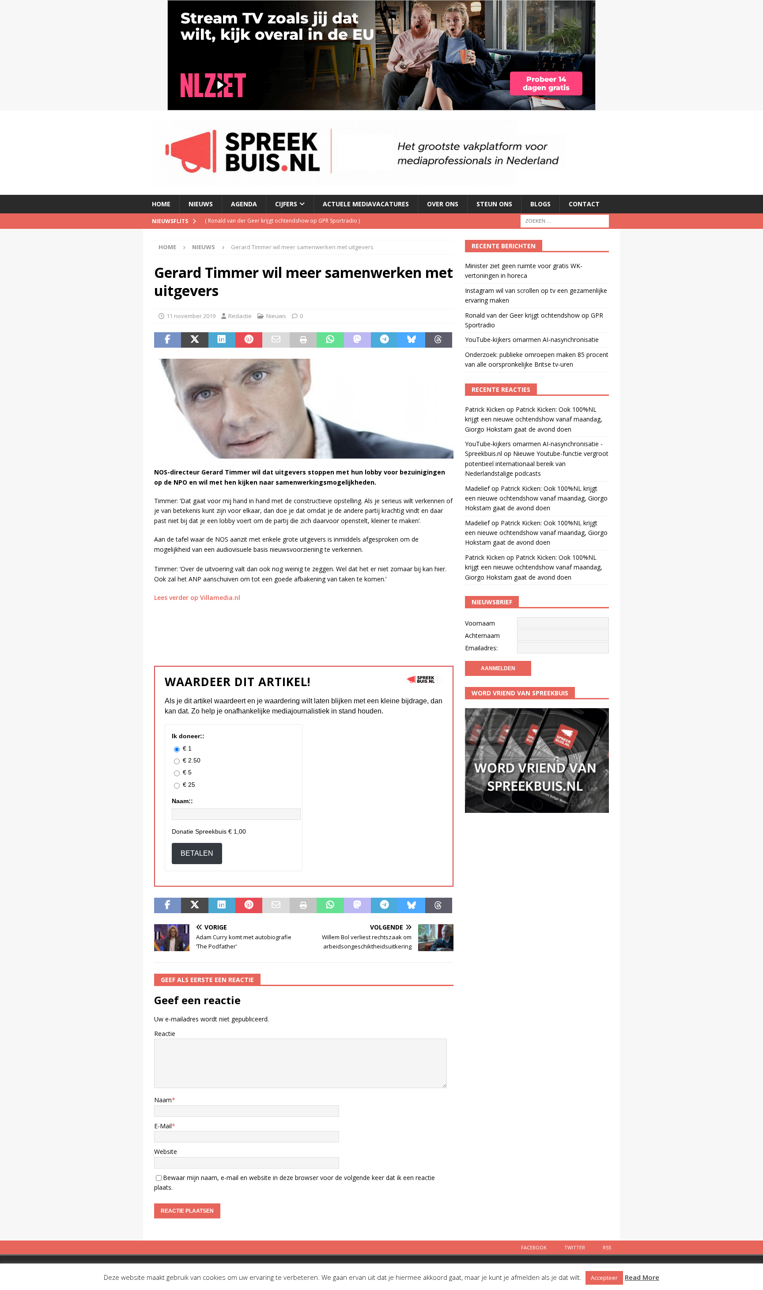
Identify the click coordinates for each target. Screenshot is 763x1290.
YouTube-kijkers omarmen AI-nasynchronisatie (532, 339)
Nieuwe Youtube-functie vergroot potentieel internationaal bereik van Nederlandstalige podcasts (536, 463)
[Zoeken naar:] (565, 220)
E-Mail (163, 1126)
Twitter (574, 1247)
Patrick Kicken (485, 409)
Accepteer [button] (604, 1278)
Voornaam (480, 623)
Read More (642, 1277)
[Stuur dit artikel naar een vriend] (275, 340)
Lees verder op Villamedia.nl (197, 597)
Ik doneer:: (188, 736)
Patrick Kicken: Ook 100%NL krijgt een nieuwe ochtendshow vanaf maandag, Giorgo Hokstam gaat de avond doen (533, 419)
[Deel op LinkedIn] (221, 340)
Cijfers (286, 204)
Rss (607, 1247)
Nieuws (201, 204)
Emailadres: (481, 648)
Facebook (534, 1247)
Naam (163, 1100)
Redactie (240, 316)
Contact (584, 204)
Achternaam (482, 635)
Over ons (442, 204)
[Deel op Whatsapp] (330, 340)
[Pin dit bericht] (248, 340)
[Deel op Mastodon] (357, 340)
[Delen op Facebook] (167, 340)
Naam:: (182, 800)
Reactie (164, 1033)
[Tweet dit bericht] (194, 340)
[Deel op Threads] (438, 340)
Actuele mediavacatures (366, 204)
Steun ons (494, 204)
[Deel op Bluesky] (411, 340)
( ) (282, 220)
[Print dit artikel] (303, 340)
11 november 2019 (190, 316)
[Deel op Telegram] (384, 340)
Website (165, 1151)
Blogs (540, 204)
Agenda (244, 204)
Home (161, 204)
